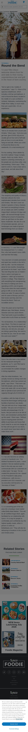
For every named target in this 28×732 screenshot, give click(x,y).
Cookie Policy (19, 719)
